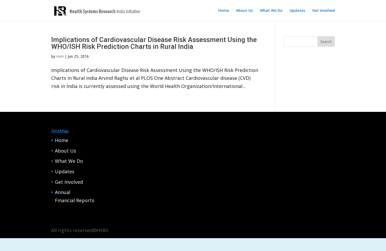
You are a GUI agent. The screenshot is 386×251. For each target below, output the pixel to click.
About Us (244, 11)
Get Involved (323, 11)
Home (223, 11)
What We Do (271, 11)
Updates (297, 11)
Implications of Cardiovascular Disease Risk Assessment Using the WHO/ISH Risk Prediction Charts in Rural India (154, 43)
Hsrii (60, 56)
